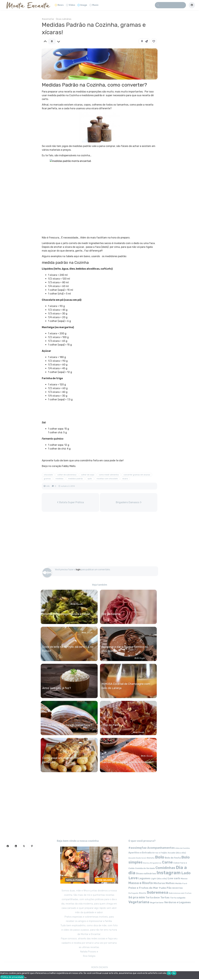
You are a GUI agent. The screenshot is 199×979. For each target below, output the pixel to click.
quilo (90, 479)
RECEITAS (177, 888)
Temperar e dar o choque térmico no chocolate (125, 649)
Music (95, 5)
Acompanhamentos (161, 847)
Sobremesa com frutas (180, 893)
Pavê (184, 883)
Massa (184, 878)
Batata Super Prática (71, 502)
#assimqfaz (48, 19)
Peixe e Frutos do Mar (143, 887)
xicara (125, 479)
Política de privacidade (12, 977)
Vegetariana (138, 902)
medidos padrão (75, 479)
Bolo (159, 857)
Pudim (162, 888)
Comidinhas (165, 868)
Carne (167, 862)
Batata (150, 858)
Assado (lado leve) (137, 858)
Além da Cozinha (182, 848)
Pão (169, 887)
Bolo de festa (173, 857)
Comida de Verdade (145, 868)
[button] (144, 41)
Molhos (170, 883)
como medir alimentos (109, 475)
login (78, 569)
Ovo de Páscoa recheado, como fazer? (67, 725)
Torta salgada (177, 897)
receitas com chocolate (107, 479)
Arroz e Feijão (159, 853)
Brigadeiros (155, 863)
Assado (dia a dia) (177, 853)
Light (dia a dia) (159, 878)
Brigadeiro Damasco (128, 502)
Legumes (144, 878)
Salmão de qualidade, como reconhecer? (128, 762)
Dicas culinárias (63, 19)
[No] (25, 977)
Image (83, 5)
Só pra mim (136, 897)
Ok (169, 973)
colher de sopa (87, 475)
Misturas (159, 883)
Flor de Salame (111, 614)
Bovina (146, 863)
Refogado (133, 893)
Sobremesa (157, 892)
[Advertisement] (99, 540)
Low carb (174, 878)
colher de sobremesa (66, 475)
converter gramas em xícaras (137, 475)
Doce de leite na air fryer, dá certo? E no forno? (67, 649)
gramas (47, 479)
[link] (154, 41)
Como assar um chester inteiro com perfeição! (65, 760)
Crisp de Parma (111, 725)
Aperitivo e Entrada (140, 852)
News (61, 5)
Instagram (169, 872)
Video (72, 5)
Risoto (142, 893)
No (174, 973)
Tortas (164, 897)
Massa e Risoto (140, 883)
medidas (59, 479)
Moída (178, 883)
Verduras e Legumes (177, 902)
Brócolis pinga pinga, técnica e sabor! (66, 614)
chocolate (48, 475)
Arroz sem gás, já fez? (56, 688)
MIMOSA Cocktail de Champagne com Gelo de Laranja (126, 686)
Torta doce (153, 897)
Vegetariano (157, 902)
